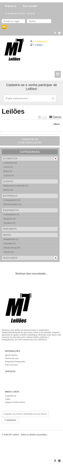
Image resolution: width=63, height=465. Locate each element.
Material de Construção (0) (16, 186)
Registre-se (10, 6)
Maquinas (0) (10, 219)
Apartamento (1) (11, 239)
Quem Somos (11, 355)
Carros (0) (8, 167)
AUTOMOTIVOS (10, 158)
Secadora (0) (9, 223)
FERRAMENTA (10, 229)
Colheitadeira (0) (11, 214)
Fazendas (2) (10, 243)
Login (7, 399)
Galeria (56, 117)
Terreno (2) (9, 252)
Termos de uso (11, 358)
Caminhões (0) (10, 163)
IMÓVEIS (7, 235)
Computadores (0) (12, 200)
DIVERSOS (8, 181)
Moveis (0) (8, 190)
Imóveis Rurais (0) (12, 248)
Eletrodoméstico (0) (12, 204)
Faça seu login (30, 6)
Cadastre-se (10, 396)
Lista (44, 117)
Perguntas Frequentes (15, 361)
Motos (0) (8, 171)
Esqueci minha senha (15, 402)
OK (4, 27)
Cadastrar (10, 420)
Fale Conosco (11, 365)
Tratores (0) (9, 175)
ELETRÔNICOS (10, 196)
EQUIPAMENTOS (11, 210)
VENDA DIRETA (10, 258)
